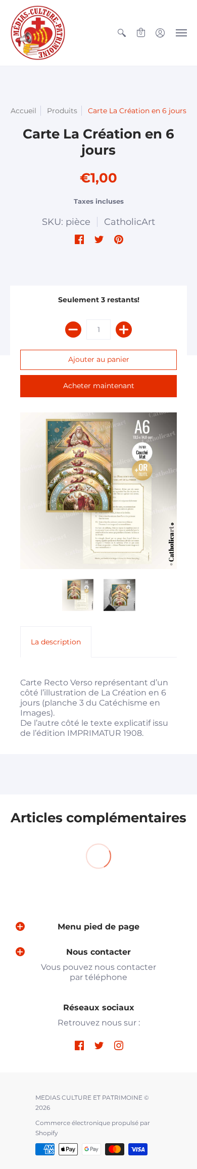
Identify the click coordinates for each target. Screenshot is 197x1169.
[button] (121, 33)
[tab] (55, 642)
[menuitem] (121, 33)
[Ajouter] (124, 329)
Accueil (23, 110)
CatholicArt (129, 221)
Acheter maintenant (98, 385)
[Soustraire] (73, 329)
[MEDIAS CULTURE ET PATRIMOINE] (38, 33)
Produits (62, 110)
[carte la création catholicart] (98, 490)
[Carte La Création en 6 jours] (119, 595)
